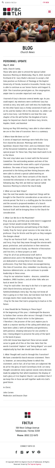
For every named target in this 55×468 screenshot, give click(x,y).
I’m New (46, 2)
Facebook (16, 452)
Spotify (39, 452)
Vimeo (33, 452)
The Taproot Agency (34, 464)
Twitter (27, 452)
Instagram (22, 452)
